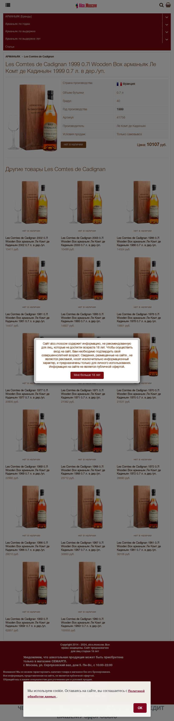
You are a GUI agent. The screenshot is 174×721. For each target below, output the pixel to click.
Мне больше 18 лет (87, 375)
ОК (140, 708)
